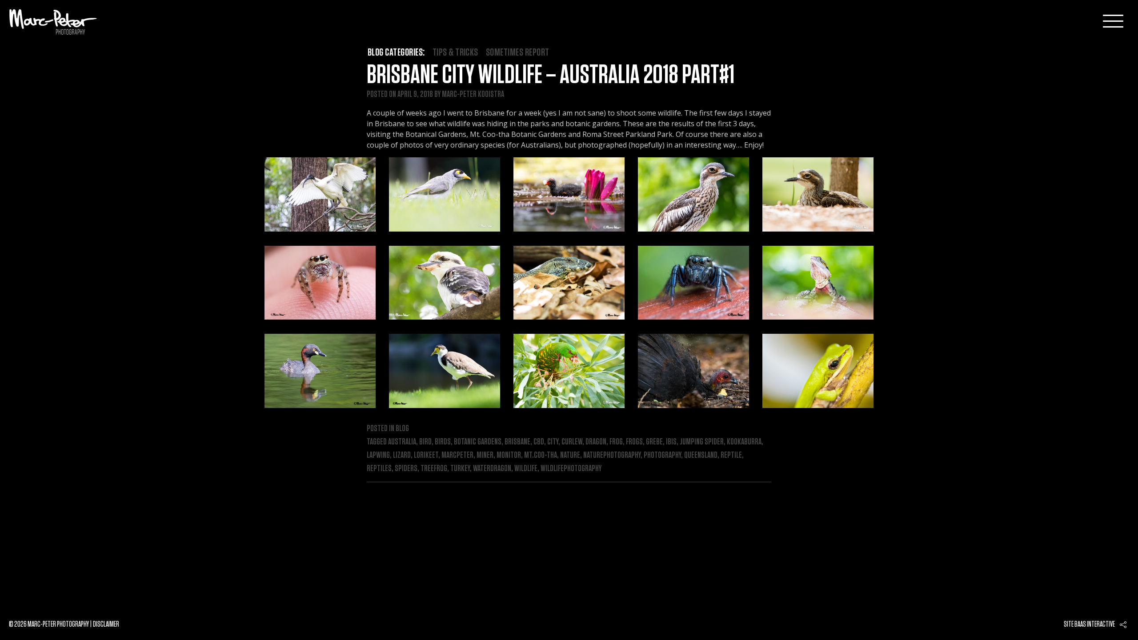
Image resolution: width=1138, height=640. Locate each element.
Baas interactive (1094, 624)
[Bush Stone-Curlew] (693, 194)
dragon (595, 441)
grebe (654, 441)
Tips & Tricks (455, 52)
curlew (571, 441)
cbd (538, 441)
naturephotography (612, 455)
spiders (406, 468)
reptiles (379, 468)
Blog (402, 428)
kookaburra (744, 441)
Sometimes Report (517, 52)
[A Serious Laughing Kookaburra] (444, 283)
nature (570, 455)
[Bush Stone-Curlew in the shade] (818, 194)
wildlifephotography (571, 468)
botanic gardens (477, 441)
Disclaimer (106, 624)
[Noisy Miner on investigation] (444, 194)
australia (402, 441)
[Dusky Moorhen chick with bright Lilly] (569, 194)
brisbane (517, 441)
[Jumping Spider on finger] (320, 283)
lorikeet (426, 455)
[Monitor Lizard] (569, 283)
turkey (460, 468)
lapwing (378, 455)
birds (443, 441)
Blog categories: (396, 52)
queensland (700, 455)
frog (616, 441)
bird (425, 441)
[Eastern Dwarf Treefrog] (818, 371)
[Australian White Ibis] (320, 194)
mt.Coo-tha (540, 455)
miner (485, 455)
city (552, 441)
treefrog (434, 468)
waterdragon (492, 468)
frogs (634, 441)
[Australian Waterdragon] (818, 283)
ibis (671, 441)
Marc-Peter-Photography (53, 22)
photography (662, 455)
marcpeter (457, 455)
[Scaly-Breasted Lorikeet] (569, 371)
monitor (509, 455)
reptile (731, 455)
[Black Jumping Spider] (693, 283)
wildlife (525, 468)
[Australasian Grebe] (320, 371)
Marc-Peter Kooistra (473, 94)
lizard (402, 455)
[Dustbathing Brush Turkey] (693, 371)
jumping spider (702, 441)
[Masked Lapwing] (444, 371)
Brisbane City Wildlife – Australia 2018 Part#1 (550, 75)
